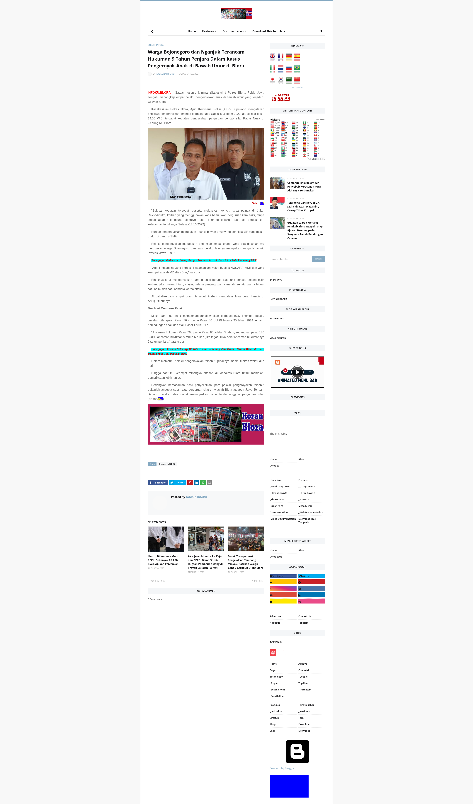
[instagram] (283, 531)
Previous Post (157, 580)
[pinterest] (311, 531)
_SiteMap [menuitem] (303, 499)
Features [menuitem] (208, 31)
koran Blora (277, 318)
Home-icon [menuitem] (276, 480)
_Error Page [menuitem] (276, 506)
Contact (274, 465)
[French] (281, 60)
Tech (301, 717)
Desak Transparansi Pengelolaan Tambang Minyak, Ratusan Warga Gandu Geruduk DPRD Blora (245, 562)
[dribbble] (311, 601)
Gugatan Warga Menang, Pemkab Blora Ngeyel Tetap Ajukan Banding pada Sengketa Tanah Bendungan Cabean (305, 230)
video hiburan (278, 338)
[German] (289, 60)
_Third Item (304, 689)
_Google (302, 676)
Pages (273, 670)
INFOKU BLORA (278, 299)
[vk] (311, 588)
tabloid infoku (165, 73)
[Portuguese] (298, 71)
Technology (276, 676)
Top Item (303, 622)
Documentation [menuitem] (233, 31)
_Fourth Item (277, 696)
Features (275, 705)
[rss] (283, 581)
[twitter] (311, 576)
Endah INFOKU (156, 45)
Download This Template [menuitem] (268, 31)
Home (273, 459)
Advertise (275, 616)
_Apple (274, 683)
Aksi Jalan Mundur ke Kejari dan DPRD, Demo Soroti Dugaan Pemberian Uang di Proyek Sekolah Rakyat (205, 562)
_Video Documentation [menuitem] (283, 518)
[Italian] (273, 71)
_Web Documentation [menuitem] (310, 512)
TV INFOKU (276, 279)
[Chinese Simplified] (298, 83)
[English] (273, 60)
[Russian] (289, 71)
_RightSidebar (306, 705)
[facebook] (283, 576)
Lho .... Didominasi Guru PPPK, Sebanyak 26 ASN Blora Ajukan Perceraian (163, 560)
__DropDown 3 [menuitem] (306, 493)
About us (275, 622)
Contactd (303, 670)
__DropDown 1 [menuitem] (306, 486)
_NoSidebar (305, 711)
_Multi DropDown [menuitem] (280, 486)
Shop (272, 724)
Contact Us (276, 556)
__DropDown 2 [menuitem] (278, 493)
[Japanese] (273, 83)
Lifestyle (274, 717)
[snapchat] (283, 601)
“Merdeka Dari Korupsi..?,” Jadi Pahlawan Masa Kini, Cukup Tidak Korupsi (304, 206)
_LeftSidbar (276, 711)
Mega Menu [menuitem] (305, 506)
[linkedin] (311, 594)
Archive (302, 663)
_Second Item (277, 689)
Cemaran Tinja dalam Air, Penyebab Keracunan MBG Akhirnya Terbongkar (304, 186)
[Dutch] (281, 71)
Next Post (257, 580)
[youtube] (283, 594)
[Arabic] (289, 83)
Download (304, 724)
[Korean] (281, 83)
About (301, 459)
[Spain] (298, 60)
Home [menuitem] (192, 31)
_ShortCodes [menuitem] (277, 499)
